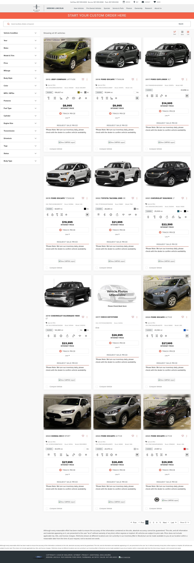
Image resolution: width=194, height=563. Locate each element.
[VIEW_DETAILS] (117, 293)
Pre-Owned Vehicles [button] (93, 8)
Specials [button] (107, 8)
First (134, 522)
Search (181, 24)
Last (173, 522)
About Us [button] (158, 8)
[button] (89, 55)
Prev (141, 522)
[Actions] (87, 79)
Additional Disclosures (100, 555)
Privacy (85, 555)
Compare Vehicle (56, 149)
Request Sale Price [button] (67, 125)
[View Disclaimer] (86, 98)
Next (165, 522)
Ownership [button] (138, 8)
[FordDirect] (38, 557)
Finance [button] (129, 8)
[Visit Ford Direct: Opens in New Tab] (125, 557)
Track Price (69, 113)
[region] (67, 121)
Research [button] (148, 8)
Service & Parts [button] (118, 8)
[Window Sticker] (137, 98)
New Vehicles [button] (79, 8)
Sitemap (77, 555)
